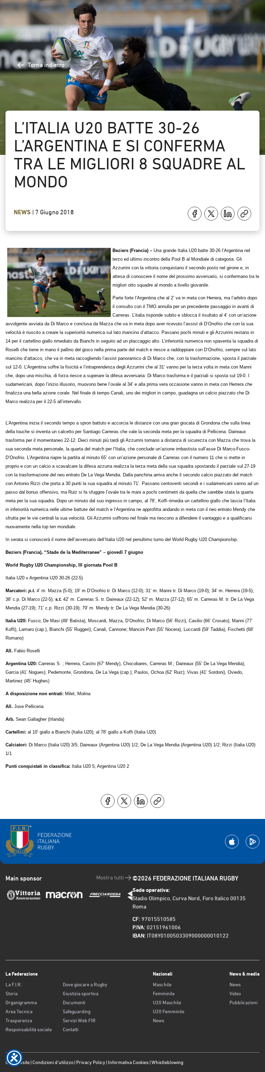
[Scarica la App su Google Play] (252, 842)
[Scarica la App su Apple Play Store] (232, 842)
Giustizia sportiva (80, 993)
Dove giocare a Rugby (85, 984)
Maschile (162, 984)
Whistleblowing (167, 1062)
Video (235, 993)
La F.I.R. (14, 984)
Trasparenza (19, 1020)
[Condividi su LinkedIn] (228, 214)
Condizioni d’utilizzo (52, 1062)
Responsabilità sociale (29, 1029)
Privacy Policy (90, 1062)
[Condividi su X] (211, 214)
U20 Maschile (167, 1002)
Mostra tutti (110, 877)
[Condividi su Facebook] (195, 214)
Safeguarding (76, 1011)
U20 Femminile (168, 1011)
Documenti (74, 1002)
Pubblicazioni (243, 1002)
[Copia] (244, 214)
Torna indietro (46, 64)
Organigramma (21, 1002)
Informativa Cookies (128, 1062)
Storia (12, 993)
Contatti (70, 1029)
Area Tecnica (19, 1011)
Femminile (164, 993)
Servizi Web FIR (79, 1020)
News (23, 212)
